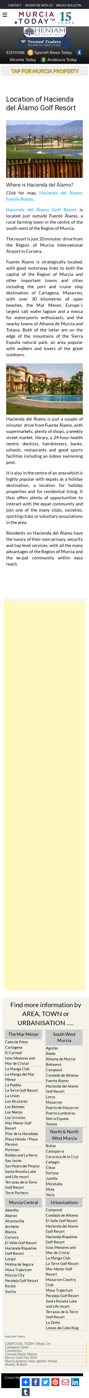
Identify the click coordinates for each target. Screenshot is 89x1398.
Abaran (11, 1215)
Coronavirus (13, 1350)
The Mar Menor (23, 1034)
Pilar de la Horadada (21, 1133)
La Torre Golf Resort (21, 1090)
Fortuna (52, 1173)
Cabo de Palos (16, 1042)
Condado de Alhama (62, 1075)
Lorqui (10, 1258)
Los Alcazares (16, 1101)
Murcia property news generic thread (31, 1361)
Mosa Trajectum (18, 1269)
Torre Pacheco (16, 1192)
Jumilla (52, 1178)
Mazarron (54, 1102)
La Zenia (53, 1322)
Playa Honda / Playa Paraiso (21, 1141)
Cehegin (52, 1162)
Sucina (10, 1291)
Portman (12, 1149)
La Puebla (13, 1085)
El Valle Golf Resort (21, 1242)
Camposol (54, 1069)
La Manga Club (17, 1068)
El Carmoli (13, 1052)
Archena (12, 1226)
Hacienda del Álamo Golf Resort (41, 209)
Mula (50, 1189)
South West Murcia (64, 1037)
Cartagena (13, 1047)
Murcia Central (23, 1202)
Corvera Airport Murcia (21, 1354)
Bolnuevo (53, 1064)
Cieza (50, 1167)
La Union (12, 1095)
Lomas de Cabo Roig (62, 1328)
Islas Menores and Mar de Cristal (20, 1061)
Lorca (50, 1096)
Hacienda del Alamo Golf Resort (62, 1088)
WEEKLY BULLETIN (68, 5)
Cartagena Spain (17, 1347)
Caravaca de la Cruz (62, 1156)
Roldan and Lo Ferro (21, 1155)
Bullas (51, 1145)
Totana (51, 1124)
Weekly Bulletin (16, 1364)
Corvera (12, 1237)
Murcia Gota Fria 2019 (21, 1357)
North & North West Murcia (64, 1134)
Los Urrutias (15, 1117)
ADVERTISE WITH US (39, 5)
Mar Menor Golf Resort (18, 1125)
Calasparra (55, 1151)
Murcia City (14, 1275)
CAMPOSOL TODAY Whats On (27, 1343)
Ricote (10, 1286)
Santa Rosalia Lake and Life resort (20, 1174)
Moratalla (54, 1184)
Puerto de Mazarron (62, 1107)
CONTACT (15, 5)
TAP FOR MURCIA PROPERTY (44, 71)
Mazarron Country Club (61, 1282)
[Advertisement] (44, 795)
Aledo (50, 1053)
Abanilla (12, 1210)
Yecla (50, 1194)
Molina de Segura (19, 1264)
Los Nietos (13, 1112)
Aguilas (52, 1048)
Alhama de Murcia (60, 1059)
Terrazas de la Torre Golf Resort (21, 1184)
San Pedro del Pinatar (22, 1166)
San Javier (13, 1160)
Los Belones (15, 1106)
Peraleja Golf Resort (21, 1280)
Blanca (10, 1232)
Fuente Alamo (57, 1080)
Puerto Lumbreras (60, 1113)
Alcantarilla (14, 1221)
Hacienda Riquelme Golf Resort (21, 1251)
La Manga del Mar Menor (20, 1077)
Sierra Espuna (57, 1118)
